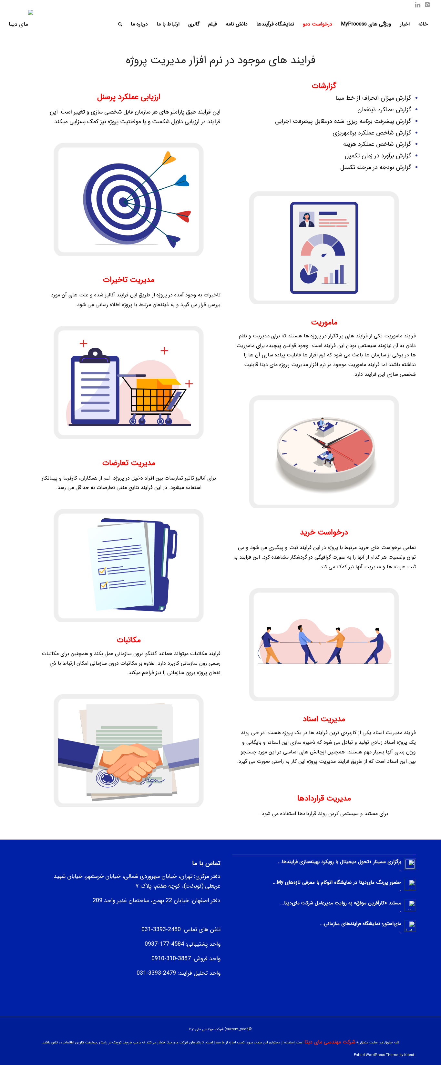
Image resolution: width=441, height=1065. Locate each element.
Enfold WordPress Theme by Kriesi (384, 1055)
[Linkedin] (418, 5)
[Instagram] (427, 5)
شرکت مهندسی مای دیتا (329, 1042)
